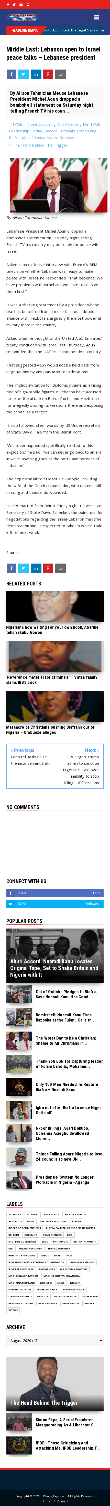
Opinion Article (65, 1296)
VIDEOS (13, 1310)
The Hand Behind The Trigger (40, 145)
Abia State (51, 1214)
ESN (11, 1248)
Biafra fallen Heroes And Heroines (70, 1228)
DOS (70, 1235)
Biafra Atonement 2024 (24, 1228)
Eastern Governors (22, 1241)
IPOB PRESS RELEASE (21, 1269)
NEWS (61, 1282)
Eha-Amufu (61, 1241)
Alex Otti (15, 1221)
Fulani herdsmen (31, 1248)
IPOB (57, 1255)
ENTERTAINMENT (85, 1241)
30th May (14, 1214)
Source (12, 552)
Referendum (70, 1303)
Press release (47, 1303)
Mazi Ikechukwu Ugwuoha (61, 1276)
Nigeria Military (19, 1289)
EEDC (45, 1241)
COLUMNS (30, 1235)
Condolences (52, 1235)
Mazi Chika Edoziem (73, 1269)
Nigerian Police (73, 1289)
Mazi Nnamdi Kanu (21, 1282)
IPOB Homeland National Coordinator (36, 1262)
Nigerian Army (47, 1289)
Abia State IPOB (75, 1214)
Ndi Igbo (46, 1282)
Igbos (45, 1255)
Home (46, 1501)
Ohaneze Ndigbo (20, 1296)
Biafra (76, 1221)
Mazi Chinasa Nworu (23, 1276)
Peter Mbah (90, 1296)
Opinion (43, 1296)
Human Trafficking (22, 1255)
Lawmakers (47, 1269)
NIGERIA (75, 1282)
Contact (62, 1501)
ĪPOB (69, 1255)
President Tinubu (20, 1303)
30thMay (33, 1214)
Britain (13, 1235)
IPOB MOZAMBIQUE (82, 1262)
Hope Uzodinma (59, 1248)
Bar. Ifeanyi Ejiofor (53, 1221)
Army (31, 1221)
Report (89, 1303)
